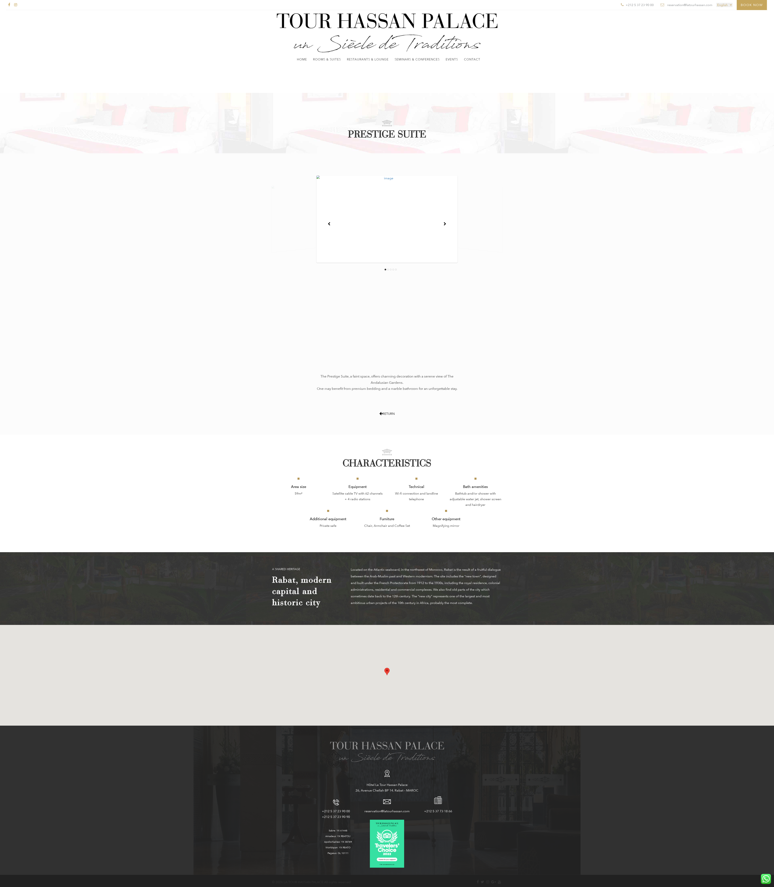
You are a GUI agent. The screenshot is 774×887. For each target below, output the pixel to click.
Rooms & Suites (327, 59)
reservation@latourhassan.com (387, 811)
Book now (752, 5)
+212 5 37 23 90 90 (336, 817)
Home (302, 59)
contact (472, 59)
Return (388, 414)
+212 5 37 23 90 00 (336, 811)
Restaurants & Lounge (368, 59)
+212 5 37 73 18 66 (438, 811)
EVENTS (452, 59)
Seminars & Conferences (417, 59)
